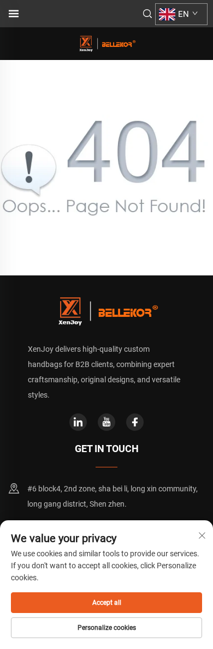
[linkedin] (78, 422)
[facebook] (135, 422)
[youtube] (106, 422)
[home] (106, 43)
